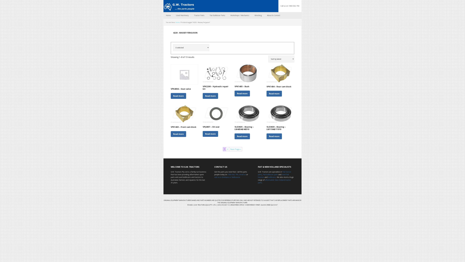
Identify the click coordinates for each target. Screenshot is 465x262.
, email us (242, 174)
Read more (178, 96)
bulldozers (272, 177)
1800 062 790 (233, 174)
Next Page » (235, 149)
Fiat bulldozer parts (270, 174)
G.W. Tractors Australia (179, 6)
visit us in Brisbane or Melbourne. (227, 177)
